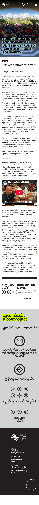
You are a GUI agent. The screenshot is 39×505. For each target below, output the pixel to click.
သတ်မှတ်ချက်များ (17, 453)
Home (5, 61)
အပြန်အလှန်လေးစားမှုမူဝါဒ (19, 472)
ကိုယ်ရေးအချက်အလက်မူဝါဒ (18, 466)
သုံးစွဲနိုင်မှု (14, 449)
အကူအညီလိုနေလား (31, 4)
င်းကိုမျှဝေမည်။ (8, 286)
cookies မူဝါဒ (16, 456)
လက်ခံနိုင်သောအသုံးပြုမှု (16, 461)
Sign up (27, 298)
